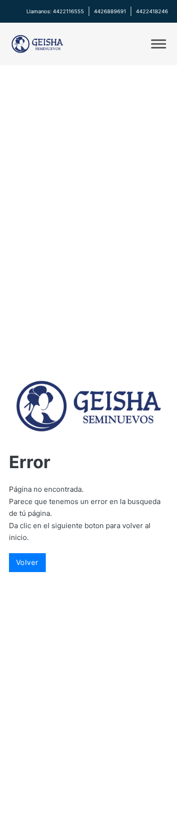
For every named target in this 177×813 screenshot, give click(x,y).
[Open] (158, 43)
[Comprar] (37, 44)
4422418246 (152, 11)
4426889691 (110, 11)
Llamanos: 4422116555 (55, 11)
